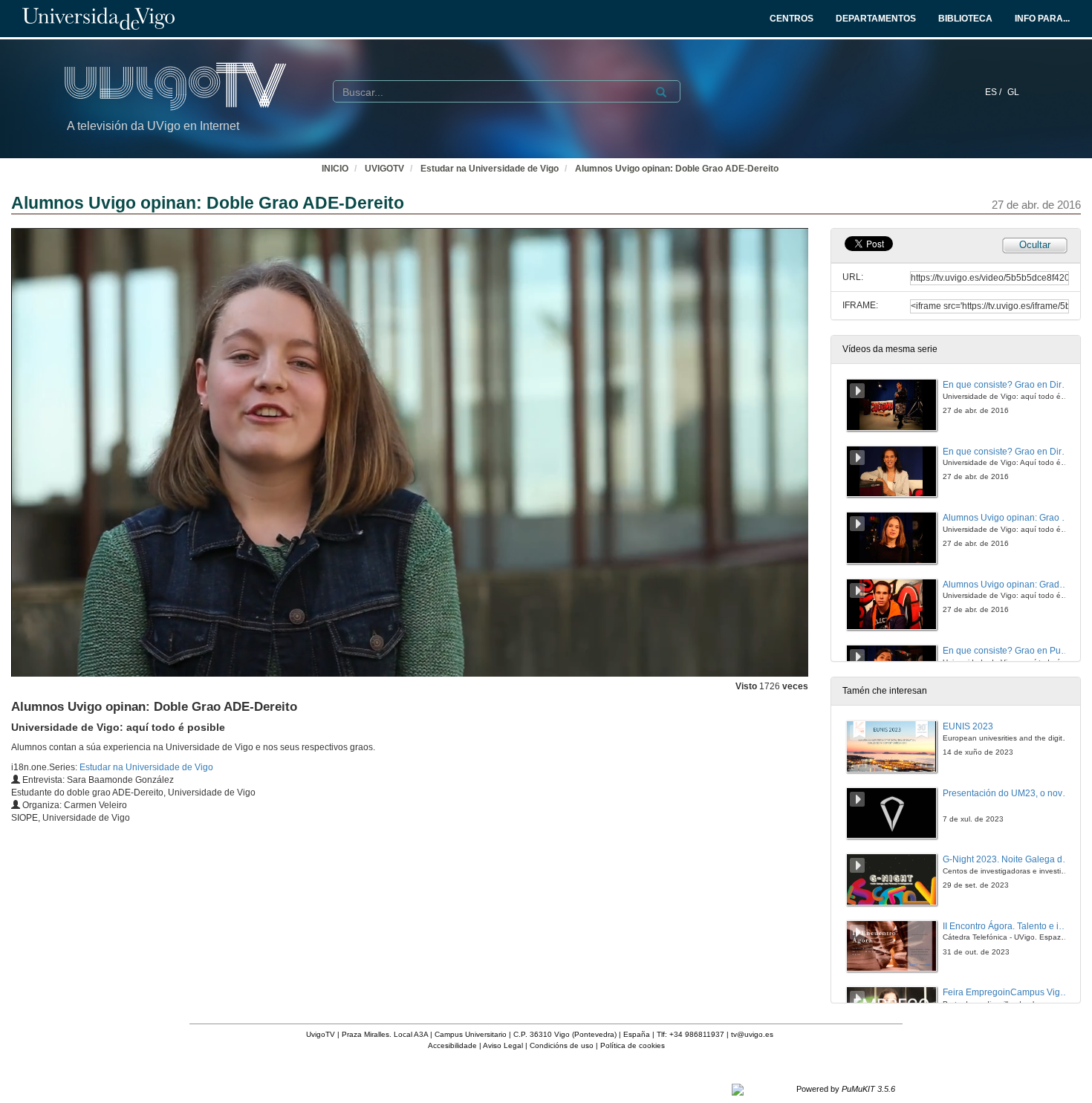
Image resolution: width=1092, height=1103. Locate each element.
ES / (994, 92)
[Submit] (661, 92)
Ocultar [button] (1034, 244)
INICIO (335, 168)
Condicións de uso (562, 1045)
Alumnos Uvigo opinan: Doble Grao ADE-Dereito (677, 168)
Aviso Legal (503, 1045)
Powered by (845, 1088)
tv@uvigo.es (752, 1034)
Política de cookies (632, 1045)
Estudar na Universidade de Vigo (489, 168)
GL (1013, 92)
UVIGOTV (384, 168)
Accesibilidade (452, 1045)
